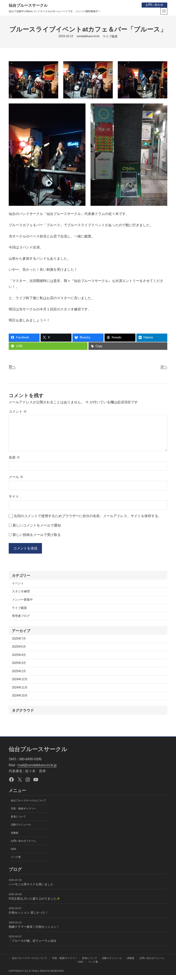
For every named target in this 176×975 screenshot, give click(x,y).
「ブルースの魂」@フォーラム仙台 (32, 940)
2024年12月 (20, 679)
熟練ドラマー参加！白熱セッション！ (34, 926)
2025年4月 (19, 655)
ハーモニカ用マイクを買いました (31, 884)
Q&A (13, 848)
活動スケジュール (21, 824)
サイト (14, 496)
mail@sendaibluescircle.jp (37, 765)
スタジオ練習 (21, 591)
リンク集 (16, 856)
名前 (14, 457)
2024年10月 (20, 695)
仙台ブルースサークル (28, 5)
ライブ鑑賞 (110, 36)
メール (16, 477)
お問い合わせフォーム (23, 840)
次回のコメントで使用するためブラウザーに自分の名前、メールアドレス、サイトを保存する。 (88, 516)
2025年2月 (19, 671)
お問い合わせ (154, 4)
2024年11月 (20, 687)
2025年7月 (19, 638)
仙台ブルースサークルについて (28, 800)
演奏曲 (14, 832)
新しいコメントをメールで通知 (37, 525)
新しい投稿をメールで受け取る (37, 535)
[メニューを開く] (163, 11)
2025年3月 (19, 663)
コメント (18, 411)
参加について (18, 816)
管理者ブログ (21, 616)
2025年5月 (19, 646)
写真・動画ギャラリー (23, 808)
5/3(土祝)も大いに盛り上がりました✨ (34, 898)
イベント (18, 583)
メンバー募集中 (22, 599)
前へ (12, 366)
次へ (163, 366)
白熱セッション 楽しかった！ (28, 912)
